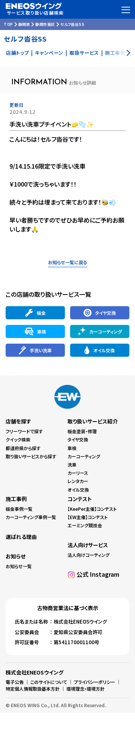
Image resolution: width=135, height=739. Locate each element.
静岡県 (24, 24)
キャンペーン (49, 52)
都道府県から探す (23, 448)
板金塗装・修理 (82, 431)
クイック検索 (18, 439)
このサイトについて (48, 682)
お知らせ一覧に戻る (67, 262)
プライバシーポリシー (94, 682)
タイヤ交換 (78, 439)
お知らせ (16, 556)
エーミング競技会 (85, 525)
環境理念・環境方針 (85, 688)
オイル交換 (78, 489)
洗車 (72, 464)
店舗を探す (18, 421)
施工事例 (16, 499)
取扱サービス (84, 52)
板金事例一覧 (19, 509)
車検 (72, 448)
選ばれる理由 (21, 536)
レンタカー (78, 481)
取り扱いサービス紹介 (93, 421)
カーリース (78, 473)
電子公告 (15, 682)
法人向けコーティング (89, 555)
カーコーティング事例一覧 (31, 517)
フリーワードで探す (24, 431)
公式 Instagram (97, 574)
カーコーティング (84, 456)
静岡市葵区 (45, 24)
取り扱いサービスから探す (31, 456)
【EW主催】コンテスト (88, 517)
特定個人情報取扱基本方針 (33, 688)
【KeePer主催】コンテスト (92, 509)
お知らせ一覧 (19, 566)
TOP (8, 24)
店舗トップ (17, 52)
